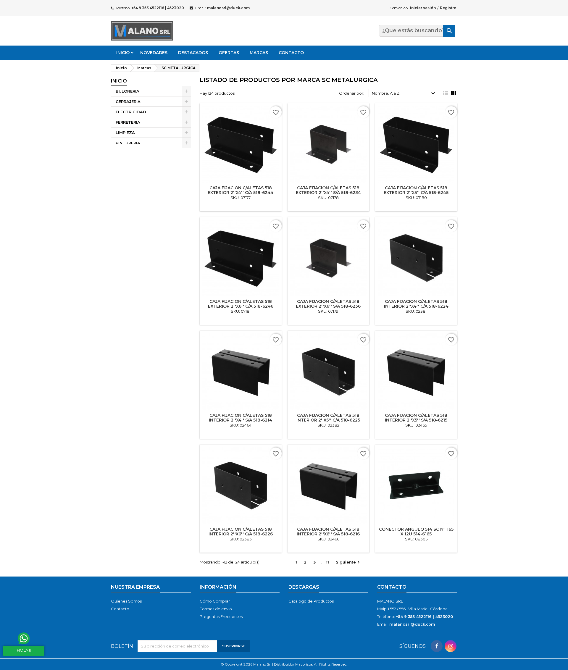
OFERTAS (229, 52)
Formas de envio (216, 608)
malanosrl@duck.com (228, 8)
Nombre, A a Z (404, 93)
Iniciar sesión (423, 8)
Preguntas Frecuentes (221, 616)
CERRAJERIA (128, 101)
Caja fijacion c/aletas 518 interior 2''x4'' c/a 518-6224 (416, 304)
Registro (448, 8)
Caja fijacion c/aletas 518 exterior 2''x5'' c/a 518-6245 (416, 190)
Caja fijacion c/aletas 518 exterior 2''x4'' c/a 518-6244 (240, 190)
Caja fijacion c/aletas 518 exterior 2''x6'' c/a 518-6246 (240, 304)
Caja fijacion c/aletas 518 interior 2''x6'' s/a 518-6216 (328, 532)
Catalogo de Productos (311, 601)
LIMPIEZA (125, 132)
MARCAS (259, 52)
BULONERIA (127, 91)
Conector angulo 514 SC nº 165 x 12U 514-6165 (416, 532)
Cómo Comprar (215, 601)
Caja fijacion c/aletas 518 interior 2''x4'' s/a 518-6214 (240, 418)
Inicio (123, 52)
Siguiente (348, 562)
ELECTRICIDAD (131, 111)
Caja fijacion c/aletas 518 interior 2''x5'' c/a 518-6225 (328, 418)
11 (327, 562)
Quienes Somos (126, 601)
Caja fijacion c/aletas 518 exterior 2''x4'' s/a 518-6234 (328, 190)
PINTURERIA (128, 143)
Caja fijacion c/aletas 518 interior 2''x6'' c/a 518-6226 (241, 532)
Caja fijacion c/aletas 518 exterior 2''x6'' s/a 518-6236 (328, 304)
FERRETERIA (128, 122)
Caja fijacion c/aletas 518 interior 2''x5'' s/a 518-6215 (416, 418)
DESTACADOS (193, 52)
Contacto (291, 52)
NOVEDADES (153, 52)
